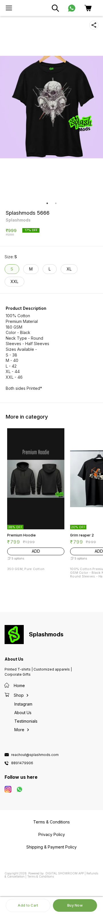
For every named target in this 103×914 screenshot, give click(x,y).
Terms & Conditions (40, 876)
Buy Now (75, 905)
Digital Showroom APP (64, 873)
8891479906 (22, 763)
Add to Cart (28, 905)
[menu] (9, 8)
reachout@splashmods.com (35, 755)
